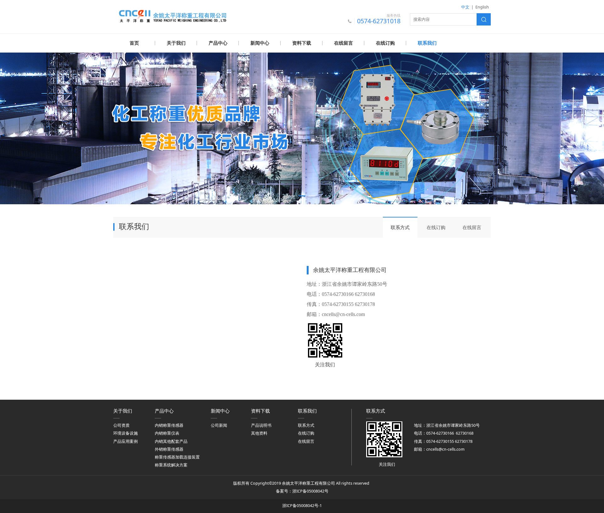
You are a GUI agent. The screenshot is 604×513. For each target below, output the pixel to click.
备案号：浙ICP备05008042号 (302, 491)
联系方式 (400, 227)
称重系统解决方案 (171, 465)
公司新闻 (219, 425)
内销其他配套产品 (171, 441)
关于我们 (176, 43)
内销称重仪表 (167, 433)
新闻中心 (259, 43)
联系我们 (427, 43)
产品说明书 (261, 425)
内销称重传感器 (169, 425)
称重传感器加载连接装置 (177, 457)
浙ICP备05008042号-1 (302, 505)
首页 (134, 43)
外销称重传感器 (169, 449)
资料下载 (301, 43)
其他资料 (259, 433)
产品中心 (218, 43)
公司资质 (121, 425)
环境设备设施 (125, 433)
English (482, 7)
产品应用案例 (125, 441)
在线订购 (385, 43)
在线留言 (343, 43)
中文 (465, 7)
